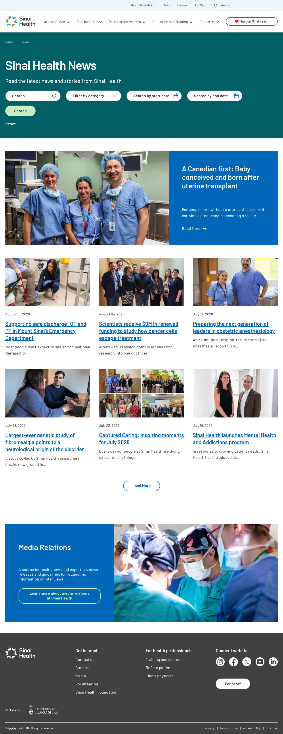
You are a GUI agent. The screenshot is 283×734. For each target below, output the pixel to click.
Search (225, 5)
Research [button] (206, 21)
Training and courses (164, 659)
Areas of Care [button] (54, 21)
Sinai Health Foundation (96, 692)
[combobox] (93, 96)
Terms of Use (228, 728)
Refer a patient (159, 667)
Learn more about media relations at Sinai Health (59, 595)
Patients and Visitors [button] (125, 21)
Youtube (260, 661)
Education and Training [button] (170, 21)
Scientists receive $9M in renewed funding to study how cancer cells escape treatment (138, 331)
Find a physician (160, 675)
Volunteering (86, 683)
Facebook (233, 661)
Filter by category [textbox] (88, 95)
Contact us (84, 659)
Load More (141, 485)
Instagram (220, 661)
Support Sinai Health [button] (254, 21)
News (166, 5)
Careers (182, 5)
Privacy (209, 728)
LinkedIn (273, 661)
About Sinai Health (142, 5)
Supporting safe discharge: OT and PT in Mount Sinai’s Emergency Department (45, 331)
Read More (191, 228)
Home (9, 42)
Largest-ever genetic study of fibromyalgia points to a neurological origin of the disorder (44, 442)
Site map (272, 728)
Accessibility (251, 728)
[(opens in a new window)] (43, 710)
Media (80, 675)
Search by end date (211, 95)
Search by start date (151, 95)
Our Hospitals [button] (86, 21)
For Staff (201, 5)
